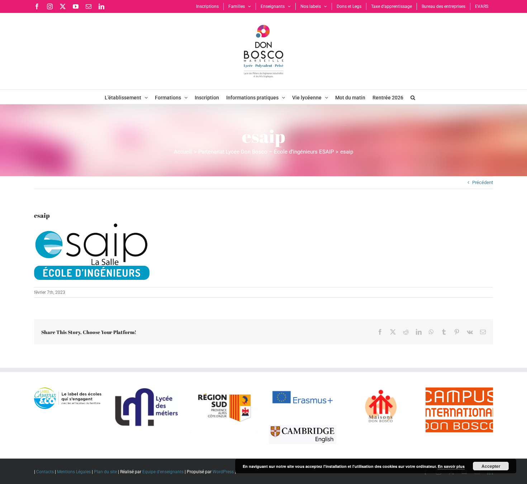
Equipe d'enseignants (163, 471)
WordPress (223, 471)
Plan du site (105, 471)
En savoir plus (451, 466)
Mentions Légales (74, 471)
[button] (412, 97)
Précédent (482, 182)
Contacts (45, 471)
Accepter (490, 466)
